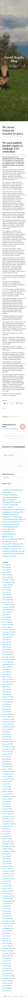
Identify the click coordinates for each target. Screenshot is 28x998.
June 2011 (5, 936)
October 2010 (6, 951)
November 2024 (7, 607)
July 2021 (5, 687)
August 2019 (6, 729)
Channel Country (9, 495)
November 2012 (7, 896)
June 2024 (5, 617)
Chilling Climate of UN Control (15, 439)
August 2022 (6, 667)
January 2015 (6, 841)
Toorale (6, 551)
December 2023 (7, 629)
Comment (20, 466)
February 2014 (6, 866)
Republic (6, 549)
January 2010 (6, 973)
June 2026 (5, 567)
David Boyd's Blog (14, 59)
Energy (19, 512)
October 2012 (6, 898)
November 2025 (7, 582)
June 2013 (5, 883)
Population (16, 546)
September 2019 (7, 726)
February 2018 (6, 766)
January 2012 (6, 918)
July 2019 (5, 731)
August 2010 (6, 956)
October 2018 (6, 751)
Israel (16, 524)
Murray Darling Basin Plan (13, 539)
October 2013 (6, 876)
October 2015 (6, 821)
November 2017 (7, 774)
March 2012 (6, 916)
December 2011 (7, 921)
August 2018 (6, 754)
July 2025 (5, 587)
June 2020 (5, 707)
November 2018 (7, 749)
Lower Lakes (8, 529)
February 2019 (6, 741)
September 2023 (7, 634)
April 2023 (5, 647)
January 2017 (6, 791)
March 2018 (6, 764)
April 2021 (5, 694)
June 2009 (5, 986)
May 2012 (5, 911)
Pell (15, 541)
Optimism (7, 541)
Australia (18, 490)
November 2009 (7, 978)
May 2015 (5, 834)
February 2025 (7, 599)
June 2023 (5, 642)
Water (14, 554)
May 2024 (5, 619)
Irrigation (7, 524)
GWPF (21, 519)
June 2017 (5, 786)
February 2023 (7, 652)
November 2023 (7, 632)
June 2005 (5, 990)
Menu (14, 66)
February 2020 (7, 714)
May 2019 (5, 736)
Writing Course (9, 556)
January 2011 (6, 946)
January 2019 (6, 744)
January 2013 (6, 893)
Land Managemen (10, 527)
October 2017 (6, 776)
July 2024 (5, 614)
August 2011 (6, 931)
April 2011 (5, 941)
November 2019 (7, 722)
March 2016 (6, 809)
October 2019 (6, 724)
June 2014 (5, 856)
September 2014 (7, 851)
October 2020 (6, 699)
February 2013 (6, 891)
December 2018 (7, 746)
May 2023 (5, 644)
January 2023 (6, 654)
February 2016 (6, 811)
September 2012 (7, 901)
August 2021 (6, 684)
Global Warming (14, 416)
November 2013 (7, 873)
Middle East (7, 536)
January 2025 (6, 602)
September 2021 (7, 682)
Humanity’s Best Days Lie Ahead (12, 436)
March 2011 (6, 943)
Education (20, 509)
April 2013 (5, 886)
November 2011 (7, 923)
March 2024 (6, 622)
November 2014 (7, 846)
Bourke (6, 492)
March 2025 (6, 597)
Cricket (13, 505)
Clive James (7, 502)
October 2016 (6, 794)
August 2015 (6, 826)
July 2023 (5, 639)
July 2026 (5, 565)
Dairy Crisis (7, 507)
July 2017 (5, 784)
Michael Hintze (8, 534)
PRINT (24, 156)
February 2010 (6, 971)
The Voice (16, 549)
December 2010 (7, 948)
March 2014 (6, 863)
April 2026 (5, 572)
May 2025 (5, 592)
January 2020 (6, 716)
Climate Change (9, 500)
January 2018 (6, 769)
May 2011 (5, 938)
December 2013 (7, 871)
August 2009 (6, 983)
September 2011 (7, 928)
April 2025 (5, 594)
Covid (5, 505)
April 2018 (5, 761)
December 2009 (7, 976)
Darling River (8, 509)
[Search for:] (12, 477)
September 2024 (7, 609)
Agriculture (8, 490)
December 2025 (7, 580)
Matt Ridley (7, 532)
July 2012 (5, 906)
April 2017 (5, 789)
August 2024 (6, 612)
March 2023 (6, 649)
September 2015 (7, 824)
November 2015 (7, 819)
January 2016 (6, 814)
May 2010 (5, 963)
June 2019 (5, 734)
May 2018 (5, 759)
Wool (21, 554)
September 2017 (7, 779)
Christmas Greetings (10, 497)
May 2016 (5, 804)
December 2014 (7, 844)
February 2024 (6, 624)
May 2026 (5, 570)
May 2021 (5, 692)
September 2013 (7, 878)
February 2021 (6, 697)
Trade (14, 551)
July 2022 (5, 669)
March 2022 (6, 677)
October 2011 (6, 926)
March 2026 (6, 575)
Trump (6, 554)
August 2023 (6, 637)
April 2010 (5, 966)
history (6, 522)
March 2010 (6, 968)
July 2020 (5, 704)
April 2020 (5, 712)
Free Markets (16, 517)
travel (21, 551)
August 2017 (6, 781)
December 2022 (7, 657)
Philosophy (17, 544)
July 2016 (5, 801)
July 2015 (5, 829)
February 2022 (7, 679)
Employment (8, 512)
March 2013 (6, 888)
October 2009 (6, 980)
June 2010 (5, 961)
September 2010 (7, 953)
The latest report (12, 201)
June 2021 (5, 689)
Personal (6, 544)
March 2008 (6, 988)
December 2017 (7, 771)
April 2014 (5, 861)
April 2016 (5, 806)
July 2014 (5, 854)
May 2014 (5, 858)
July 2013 (5, 881)
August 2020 (6, 702)
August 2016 (6, 799)
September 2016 (7, 796)
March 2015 (6, 839)
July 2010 (5, 958)
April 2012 (5, 913)
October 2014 (6, 848)
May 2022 (5, 674)
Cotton (17, 502)
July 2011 (5, 933)
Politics (6, 546)
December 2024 (7, 604)
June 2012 (5, 908)
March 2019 (6, 739)
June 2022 (5, 672)
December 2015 (7, 816)
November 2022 (7, 659)
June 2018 (5, 756)
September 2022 (7, 664)
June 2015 (5, 831)
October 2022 (6, 662)
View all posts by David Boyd (10, 428)
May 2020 (5, 709)
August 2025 (6, 584)
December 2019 (7, 719)
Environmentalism (10, 514)
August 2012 (6, 903)
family (5, 517)
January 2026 (6, 577)
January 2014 (6, 868)
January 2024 (6, 627)
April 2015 (5, 836)
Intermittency (16, 522)
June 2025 (5, 590)
